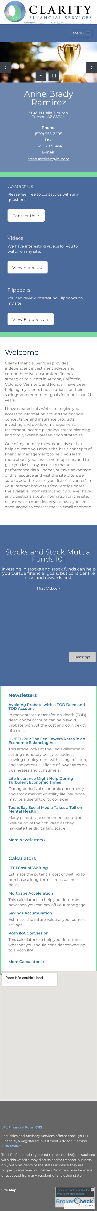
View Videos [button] (25, 267)
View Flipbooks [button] (28, 319)
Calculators (22, 858)
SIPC (17, 1146)
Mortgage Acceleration (30, 893)
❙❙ (54, 75)
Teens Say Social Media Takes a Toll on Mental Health (45, 809)
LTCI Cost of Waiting (28, 868)
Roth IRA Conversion (28, 933)
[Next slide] (91, 67)
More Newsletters (27, 840)
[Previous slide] (5, 67)
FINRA (6, 1146)
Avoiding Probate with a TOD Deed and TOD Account (46, 707)
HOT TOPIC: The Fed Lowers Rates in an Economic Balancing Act (46, 741)
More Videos (48, 588)
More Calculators (26, 961)
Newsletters (22, 695)
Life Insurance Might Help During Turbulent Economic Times (40, 780)
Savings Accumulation (30, 913)
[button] (81, 33)
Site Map (8, 1190)
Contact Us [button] (23, 216)
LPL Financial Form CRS (21, 1127)
